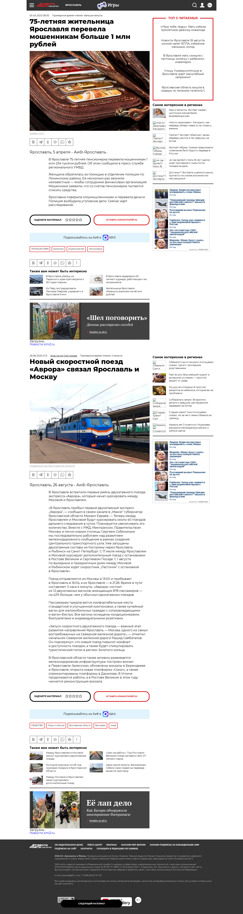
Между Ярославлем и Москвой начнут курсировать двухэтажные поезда (66, 755)
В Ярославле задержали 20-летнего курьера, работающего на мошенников (126, 279)
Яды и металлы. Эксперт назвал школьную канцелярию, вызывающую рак (187, 112)
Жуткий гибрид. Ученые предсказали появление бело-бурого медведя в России (191, 150)
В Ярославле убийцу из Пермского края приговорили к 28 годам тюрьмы (65, 279)
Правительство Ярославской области (52, 465)
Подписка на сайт (65, 848)
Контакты (86, 848)
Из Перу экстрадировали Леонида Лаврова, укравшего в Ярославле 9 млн (64, 291)
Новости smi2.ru (42, 344)
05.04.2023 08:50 (39, 15)
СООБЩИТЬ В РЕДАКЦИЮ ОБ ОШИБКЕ (117, 848)
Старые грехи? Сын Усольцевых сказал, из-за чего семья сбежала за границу (190, 415)
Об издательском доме (69, 845)
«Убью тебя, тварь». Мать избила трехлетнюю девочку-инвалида (183, 28)
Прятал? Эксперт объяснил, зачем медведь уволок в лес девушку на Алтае (189, 137)
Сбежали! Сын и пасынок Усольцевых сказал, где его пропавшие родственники (191, 365)
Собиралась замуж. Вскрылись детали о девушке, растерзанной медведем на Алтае (188, 402)
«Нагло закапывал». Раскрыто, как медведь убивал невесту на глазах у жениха (190, 125)
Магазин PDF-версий (133, 845)
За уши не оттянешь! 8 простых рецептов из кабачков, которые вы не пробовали (191, 390)
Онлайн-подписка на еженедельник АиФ (174, 845)
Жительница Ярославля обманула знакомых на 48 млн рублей (124, 291)
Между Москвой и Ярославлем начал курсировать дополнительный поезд (64, 780)
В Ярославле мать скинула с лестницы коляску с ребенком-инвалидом (183, 59)
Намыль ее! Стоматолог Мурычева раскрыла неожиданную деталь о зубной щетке (189, 427)
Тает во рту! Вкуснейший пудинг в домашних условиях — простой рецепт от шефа (189, 377)
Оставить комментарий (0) (121, 220)
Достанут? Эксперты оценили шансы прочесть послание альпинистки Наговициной (191, 175)
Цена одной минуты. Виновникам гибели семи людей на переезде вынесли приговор (126, 767)
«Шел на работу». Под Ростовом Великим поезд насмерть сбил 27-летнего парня (126, 755)
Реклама (111, 845)
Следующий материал (91, 903)
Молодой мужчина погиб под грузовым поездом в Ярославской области (66, 767)
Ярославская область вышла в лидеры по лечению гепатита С (183, 89)
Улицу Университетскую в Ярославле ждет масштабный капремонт (183, 74)
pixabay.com (37, 133)
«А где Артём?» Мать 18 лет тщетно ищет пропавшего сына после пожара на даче (189, 163)
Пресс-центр (94, 845)
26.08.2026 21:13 (38, 355)
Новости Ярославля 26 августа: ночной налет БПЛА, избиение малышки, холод (183, 44)
